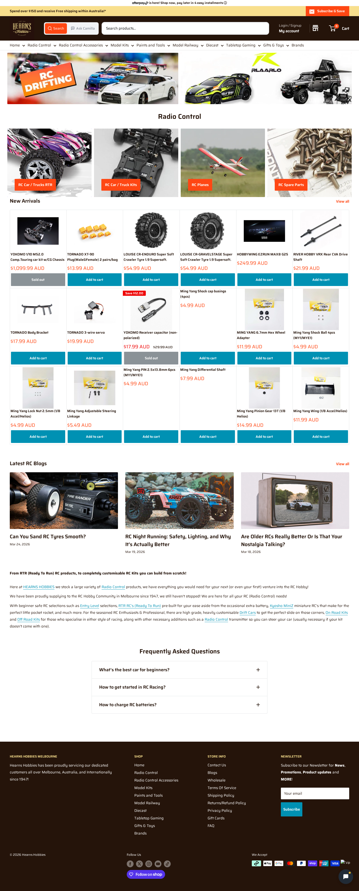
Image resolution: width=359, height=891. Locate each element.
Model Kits (120, 45)
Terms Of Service (222, 788)
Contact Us (217, 765)
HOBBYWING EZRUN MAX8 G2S (262, 254)
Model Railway (185, 45)
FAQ (211, 826)
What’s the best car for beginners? (134, 669)
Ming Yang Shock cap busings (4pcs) (203, 294)
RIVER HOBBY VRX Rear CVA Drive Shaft (320, 257)
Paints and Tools (151, 45)
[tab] (56, 28)
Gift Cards (216, 818)
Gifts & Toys (273, 45)
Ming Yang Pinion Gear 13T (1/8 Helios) (261, 413)
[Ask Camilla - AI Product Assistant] (345, 877)
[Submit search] (262, 28)
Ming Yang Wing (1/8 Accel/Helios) (320, 411)
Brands (298, 45)
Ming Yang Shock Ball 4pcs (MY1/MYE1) (314, 335)
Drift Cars (248, 613)
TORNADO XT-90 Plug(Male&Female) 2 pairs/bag (92, 257)
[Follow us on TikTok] (167, 863)
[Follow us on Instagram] (148, 863)
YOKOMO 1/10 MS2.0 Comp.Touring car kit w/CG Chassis (37, 257)
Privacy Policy (220, 811)
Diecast (212, 45)
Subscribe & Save (331, 11)
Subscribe (291, 809)
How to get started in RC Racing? (132, 687)
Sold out (38, 279)
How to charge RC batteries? (128, 704)
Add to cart (94, 279)
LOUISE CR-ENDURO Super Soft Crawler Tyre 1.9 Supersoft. (149, 257)
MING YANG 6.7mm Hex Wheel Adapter (261, 335)
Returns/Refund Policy (227, 803)
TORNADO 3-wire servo (86, 332)
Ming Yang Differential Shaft (202, 369)
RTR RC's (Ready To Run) (139, 606)
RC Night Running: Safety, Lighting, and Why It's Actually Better (178, 540)
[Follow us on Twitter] (139, 863)
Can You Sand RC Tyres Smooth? (48, 536)
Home (15, 45)
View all (343, 201)
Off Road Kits (28, 619)
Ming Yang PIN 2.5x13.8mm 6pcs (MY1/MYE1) (149, 372)
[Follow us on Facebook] (130, 863)
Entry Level (89, 606)
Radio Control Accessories (81, 45)
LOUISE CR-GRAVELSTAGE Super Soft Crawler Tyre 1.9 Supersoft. (206, 257)
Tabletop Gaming (240, 45)
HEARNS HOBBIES (38, 587)
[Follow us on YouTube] (158, 863)
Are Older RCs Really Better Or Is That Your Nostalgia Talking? (291, 540)
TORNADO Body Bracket (29, 332)
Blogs (212, 773)
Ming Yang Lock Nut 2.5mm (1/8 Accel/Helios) (35, 413)
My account (289, 31)
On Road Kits (337, 613)
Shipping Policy (221, 795)
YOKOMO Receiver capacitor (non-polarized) (150, 335)
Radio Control (39, 45)
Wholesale (216, 780)
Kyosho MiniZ (281, 606)
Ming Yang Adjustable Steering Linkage (91, 413)
